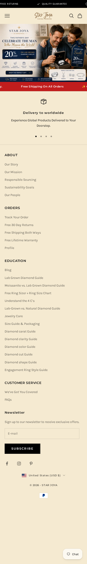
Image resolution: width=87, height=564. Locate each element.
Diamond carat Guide (20, 331)
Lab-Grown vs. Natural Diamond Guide (32, 308)
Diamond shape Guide (21, 362)
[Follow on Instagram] (19, 463)
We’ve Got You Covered (21, 392)
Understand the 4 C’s (20, 301)
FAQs (8, 400)
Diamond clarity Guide (21, 339)
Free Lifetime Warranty (21, 240)
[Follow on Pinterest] (31, 463)
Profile (9, 248)
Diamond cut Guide (18, 354)
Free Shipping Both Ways (23, 233)
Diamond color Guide (20, 347)
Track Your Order (16, 217)
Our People (12, 195)
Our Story (11, 164)
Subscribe (22, 448)
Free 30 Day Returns (19, 225)
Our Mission (13, 172)
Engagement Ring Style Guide (26, 370)
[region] (43, 53)
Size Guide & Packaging (22, 324)
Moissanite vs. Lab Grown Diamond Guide (35, 285)
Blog (8, 270)
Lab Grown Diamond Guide (24, 278)
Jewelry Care (14, 316)
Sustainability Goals (19, 187)
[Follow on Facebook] (7, 463)
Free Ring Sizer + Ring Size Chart (28, 293)
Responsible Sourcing (20, 180)
